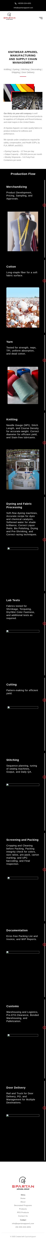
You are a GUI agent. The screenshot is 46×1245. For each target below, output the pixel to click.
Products (23, 1209)
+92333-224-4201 (24, 3)
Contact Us (23, 1216)
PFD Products (23, 1212)
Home (23, 1198)
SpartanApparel (30, 1236)
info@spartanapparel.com (23, 8)
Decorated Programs (23, 1205)
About (23, 1202)
